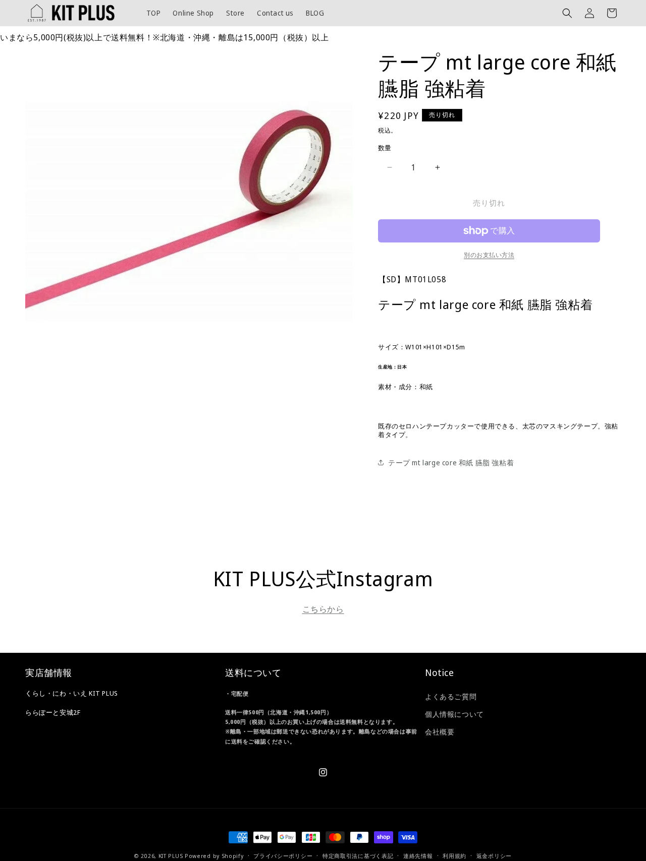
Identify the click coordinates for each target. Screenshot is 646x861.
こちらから (323, 608)
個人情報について (454, 714)
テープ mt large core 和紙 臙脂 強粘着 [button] (451, 462)
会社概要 (439, 731)
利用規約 (454, 855)
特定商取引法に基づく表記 (357, 855)
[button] (567, 13)
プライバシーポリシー (282, 855)
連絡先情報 (418, 855)
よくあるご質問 (450, 696)
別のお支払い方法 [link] (489, 255)
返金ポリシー (494, 855)
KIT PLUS (170, 855)
